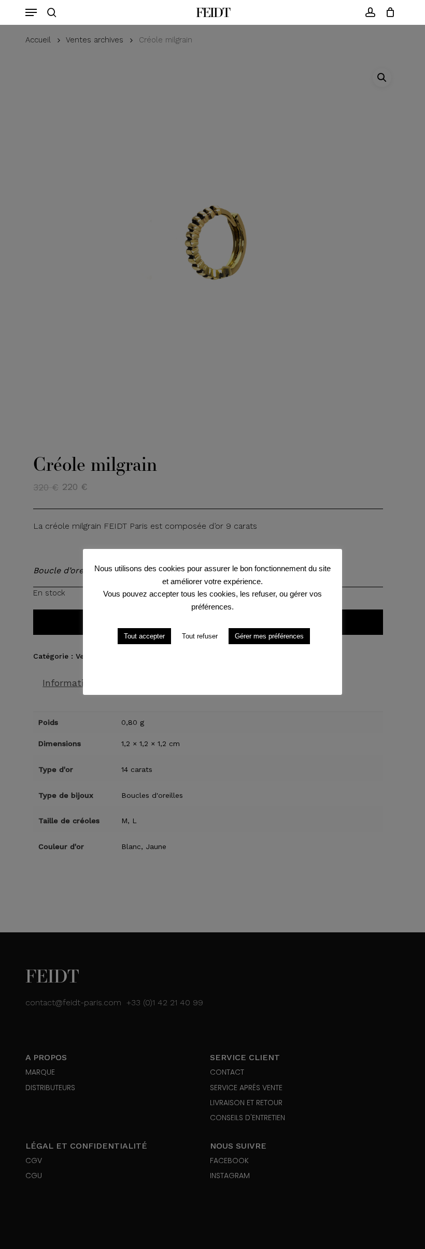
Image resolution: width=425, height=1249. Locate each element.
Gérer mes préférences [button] (269, 636)
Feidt (213, 12)
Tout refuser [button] (200, 636)
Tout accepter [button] (144, 636)
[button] (31, 12)
